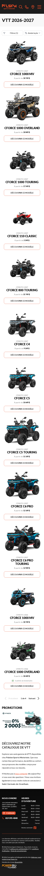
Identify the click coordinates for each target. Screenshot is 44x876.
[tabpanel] (31, 814)
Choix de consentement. (19, 851)
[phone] (26, 7)
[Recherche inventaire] (20, 7)
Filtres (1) (14, 33)
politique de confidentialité (19, 849)
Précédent (13, 698)
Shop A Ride (18, 862)
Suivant (32, 698)
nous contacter (21, 773)
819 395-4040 (11, 818)
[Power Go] (22, 866)
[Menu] (39, 6)
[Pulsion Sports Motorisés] (9, 7)
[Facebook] (34, 827)
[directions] (33, 7)
